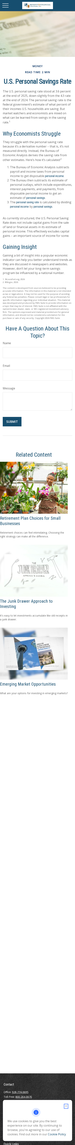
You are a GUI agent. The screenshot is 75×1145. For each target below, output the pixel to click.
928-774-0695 (20, 1092)
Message (9, 388)
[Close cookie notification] (66, 1106)
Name (7, 343)
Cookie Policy (57, 1134)
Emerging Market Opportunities (28, 684)
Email (6, 366)
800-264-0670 (23, 1097)
